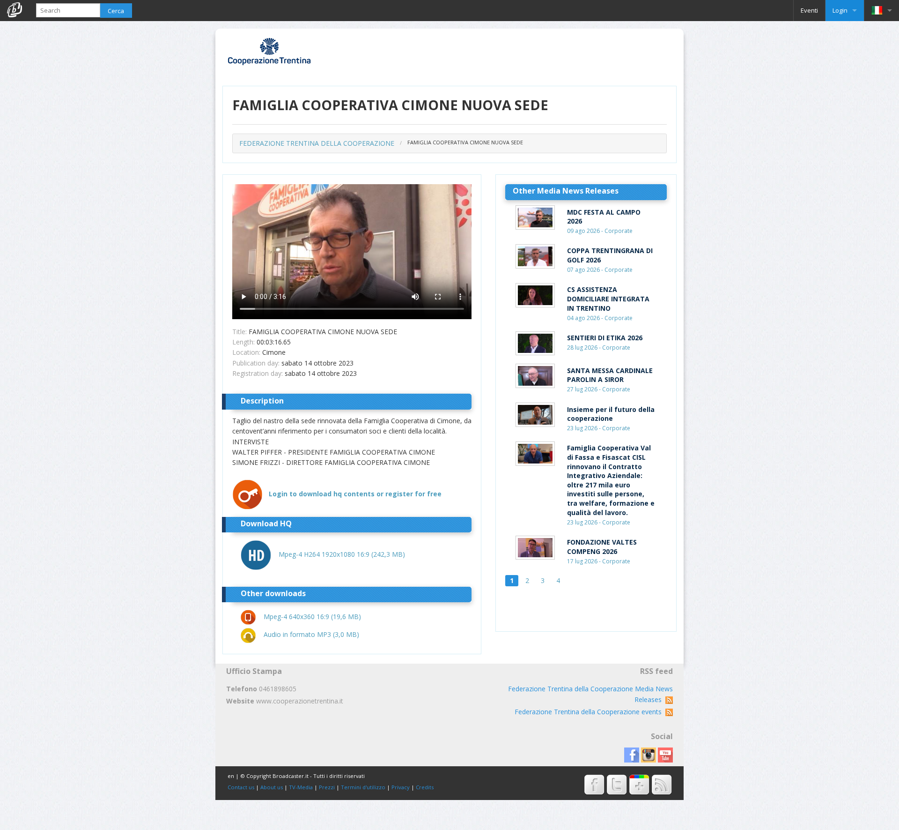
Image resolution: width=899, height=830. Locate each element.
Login (840, 10)
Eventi (809, 10)
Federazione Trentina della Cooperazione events (590, 711)
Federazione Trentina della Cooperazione (316, 143)
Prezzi (327, 787)
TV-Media (301, 787)
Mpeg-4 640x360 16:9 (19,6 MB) (312, 616)
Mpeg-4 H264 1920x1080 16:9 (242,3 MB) (342, 554)
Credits (425, 787)
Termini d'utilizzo (363, 787)
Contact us (241, 787)
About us (271, 787)
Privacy (400, 787)
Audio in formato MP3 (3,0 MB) (311, 634)
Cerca (116, 11)
